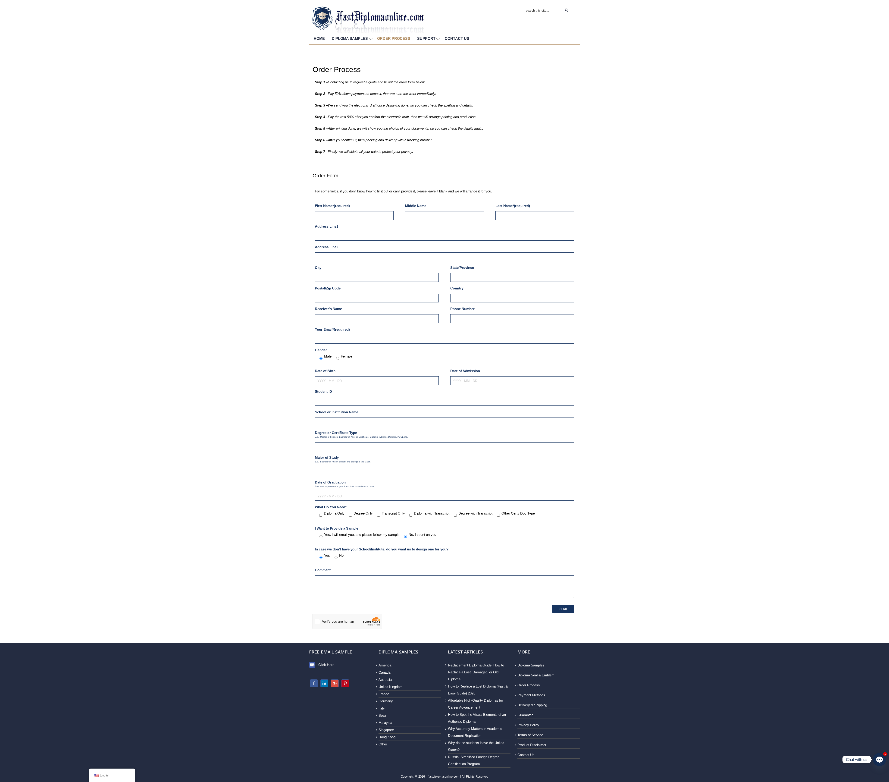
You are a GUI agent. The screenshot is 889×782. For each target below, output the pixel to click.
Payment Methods (531, 695)
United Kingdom (391, 687)
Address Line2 (326, 247)
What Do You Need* (331, 507)
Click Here (326, 665)
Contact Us (526, 755)
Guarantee (525, 715)
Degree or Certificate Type (361, 434)
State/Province (462, 268)
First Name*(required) (332, 206)
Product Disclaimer (531, 745)
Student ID (323, 391)
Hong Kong (387, 737)
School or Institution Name (336, 412)
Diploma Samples (530, 665)
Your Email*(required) (332, 329)
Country (456, 288)
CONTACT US (457, 39)
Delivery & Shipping (532, 705)
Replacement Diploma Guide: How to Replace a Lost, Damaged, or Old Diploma (476, 672)
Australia (385, 680)
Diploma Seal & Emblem (535, 675)
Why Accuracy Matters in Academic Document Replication (475, 732)
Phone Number (462, 309)
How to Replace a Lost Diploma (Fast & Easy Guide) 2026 (478, 689)
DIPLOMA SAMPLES (350, 39)
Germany (386, 701)
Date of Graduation (345, 484)
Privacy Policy (528, 725)
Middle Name (415, 206)
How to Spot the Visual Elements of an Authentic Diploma (477, 718)
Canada (384, 672)
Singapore (386, 730)
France (384, 694)
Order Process (528, 685)
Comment (323, 570)
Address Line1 (326, 226)
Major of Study (343, 459)
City (318, 268)
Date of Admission (465, 371)
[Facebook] (314, 683)
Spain (383, 715)
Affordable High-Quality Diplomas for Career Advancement (475, 703)
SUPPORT (426, 39)
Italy (382, 708)
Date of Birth (325, 371)
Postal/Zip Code (328, 288)
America (385, 665)
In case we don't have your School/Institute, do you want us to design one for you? (381, 549)
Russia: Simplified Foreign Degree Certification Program (473, 760)
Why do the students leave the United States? (476, 746)
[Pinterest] (345, 683)
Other (383, 744)
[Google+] (335, 683)
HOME (319, 39)
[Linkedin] (324, 683)
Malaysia (385, 723)
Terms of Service (530, 735)
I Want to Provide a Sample (336, 528)
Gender (321, 350)
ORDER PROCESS (393, 39)
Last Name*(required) (512, 206)
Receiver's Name (328, 309)
